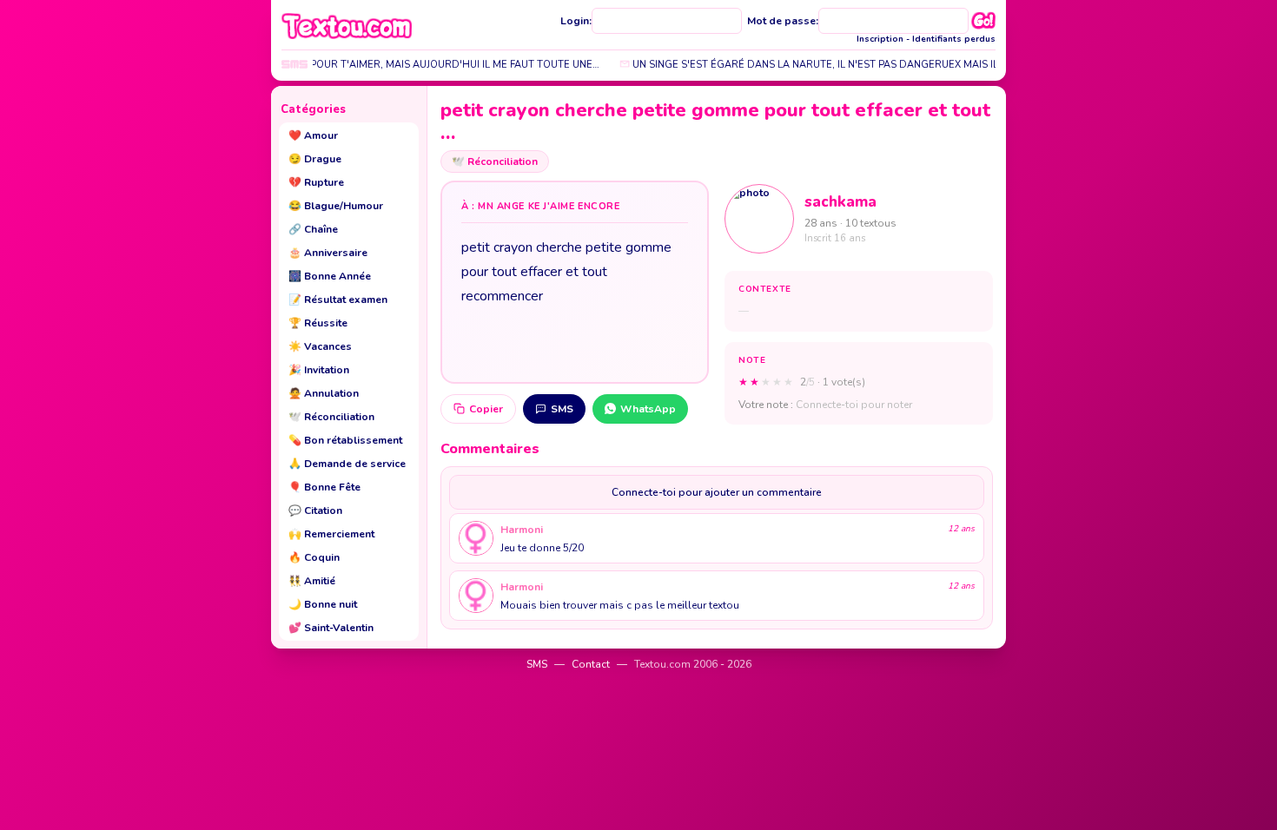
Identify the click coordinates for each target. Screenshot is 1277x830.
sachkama (840, 202)
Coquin (314, 557)
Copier (486, 409)
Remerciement (331, 534)
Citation (315, 510)
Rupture (316, 182)
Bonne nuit (322, 604)
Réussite (317, 323)
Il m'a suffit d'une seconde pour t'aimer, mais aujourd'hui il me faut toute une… (366, 64)
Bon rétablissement (345, 440)
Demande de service (347, 464)
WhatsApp (648, 409)
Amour (313, 135)
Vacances (320, 346)
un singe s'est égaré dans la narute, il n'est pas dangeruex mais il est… (814, 64)
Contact (591, 664)
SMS (562, 409)
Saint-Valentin (331, 628)
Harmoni (521, 530)
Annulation (323, 393)
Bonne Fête (324, 487)
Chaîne (313, 229)
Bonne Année (329, 276)
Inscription (880, 39)
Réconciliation (331, 417)
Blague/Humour (335, 206)
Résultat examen (337, 299)
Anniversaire (327, 253)
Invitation (318, 370)
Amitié (311, 581)
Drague (314, 159)
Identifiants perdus (954, 39)
